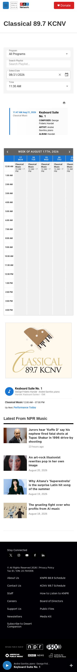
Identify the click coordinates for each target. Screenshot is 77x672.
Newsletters (14, 616)
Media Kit (46, 616)
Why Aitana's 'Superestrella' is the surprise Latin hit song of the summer (50, 485)
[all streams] (72, 665)
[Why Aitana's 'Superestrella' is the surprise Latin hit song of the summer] (15, 486)
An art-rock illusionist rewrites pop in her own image (46, 461)
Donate (66, 5)
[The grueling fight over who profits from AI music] (15, 510)
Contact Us (14, 585)
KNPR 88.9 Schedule (52, 578)
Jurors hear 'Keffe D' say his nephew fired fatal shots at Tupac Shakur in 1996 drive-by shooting (51, 436)
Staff (10, 593)
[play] (7, 665)
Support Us (14, 609)
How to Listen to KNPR (54, 593)
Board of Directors (51, 601)
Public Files (47, 609)
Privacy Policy (46, 567)
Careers (12, 601)
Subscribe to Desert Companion (19, 625)
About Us (13, 578)
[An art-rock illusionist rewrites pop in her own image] (15, 463)
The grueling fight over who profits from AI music (49, 507)
